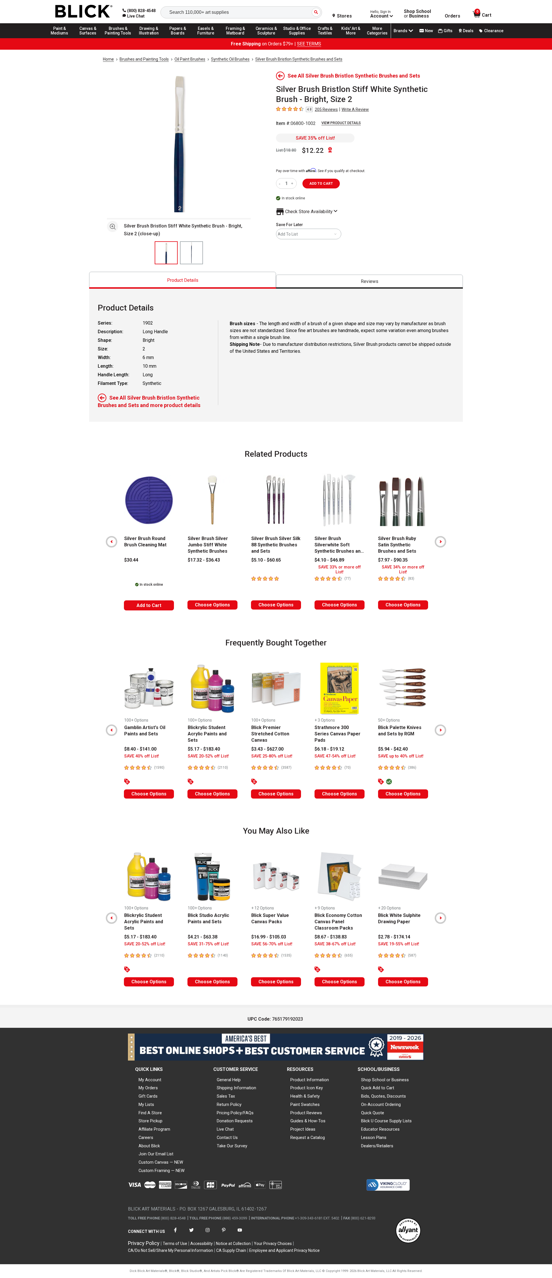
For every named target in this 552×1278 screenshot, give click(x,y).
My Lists (146, 1104)
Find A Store (150, 1112)
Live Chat (225, 1129)
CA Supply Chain (231, 1250)
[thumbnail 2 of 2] (191, 252)
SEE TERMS (309, 44)
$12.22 (313, 151)
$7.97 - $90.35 (393, 560)
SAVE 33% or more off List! (339, 570)
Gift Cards (148, 1096)
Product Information (309, 1079)
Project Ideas (302, 1129)
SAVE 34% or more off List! (403, 570)
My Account (150, 1079)
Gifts (448, 30)
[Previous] (111, 542)
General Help (229, 1079)
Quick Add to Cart (377, 1087)
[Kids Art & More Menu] (353, 38)
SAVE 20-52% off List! (208, 756)
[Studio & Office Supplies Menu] (297, 38)
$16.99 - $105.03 (268, 937)
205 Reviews (326, 109)
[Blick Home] (84, 12)
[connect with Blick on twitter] (191, 1233)
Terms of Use (175, 1243)
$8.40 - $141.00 (140, 749)
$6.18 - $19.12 (329, 749)
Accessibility (201, 1243)
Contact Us (227, 1137)
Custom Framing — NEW (162, 1170)
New (429, 30)
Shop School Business (417, 13)
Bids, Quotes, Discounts (383, 1096)
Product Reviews (306, 1112)
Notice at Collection (233, 1243)
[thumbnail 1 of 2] (166, 252)
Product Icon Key (306, 1087)
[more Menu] (377, 38)
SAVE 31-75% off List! (208, 944)
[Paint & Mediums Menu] (61, 38)
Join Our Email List (156, 1153)
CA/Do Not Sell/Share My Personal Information (170, 1250)
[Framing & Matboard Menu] (235, 38)
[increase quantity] (293, 183)
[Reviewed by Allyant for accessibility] (408, 1231)
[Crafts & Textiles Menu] (328, 38)
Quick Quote (372, 1112)
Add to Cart (149, 605)
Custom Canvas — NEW (161, 1162)
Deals (468, 30)
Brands (400, 30)
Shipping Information (236, 1087)
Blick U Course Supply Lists (386, 1120)
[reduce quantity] (281, 183)
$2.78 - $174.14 (394, 937)
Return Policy (229, 1104)
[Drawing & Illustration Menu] (149, 38)
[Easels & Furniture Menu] (207, 38)
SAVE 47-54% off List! (335, 756)
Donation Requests (235, 1120)
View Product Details (341, 123)
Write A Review (355, 109)
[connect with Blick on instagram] (207, 1233)
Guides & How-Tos (307, 1120)
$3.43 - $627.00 (267, 749)
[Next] (440, 542)
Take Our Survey (232, 1145)
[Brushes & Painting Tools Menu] (118, 38)
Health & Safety (305, 1096)
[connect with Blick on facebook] (175, 1233)
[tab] (182, 280)
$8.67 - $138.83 (331, 937)
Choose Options (212, 605)
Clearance (493, 30)
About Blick (149, 1145)
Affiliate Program (154, 1129)
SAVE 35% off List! (315, 138)
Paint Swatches (305, 1104)
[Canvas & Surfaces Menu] (88, 38)
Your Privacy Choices (273, 1243)
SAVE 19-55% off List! (398, 944)
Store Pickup (150, 1120)
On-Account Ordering (381, 1104)
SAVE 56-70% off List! (271, 944)
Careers (146, 1137)
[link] (133, 16)
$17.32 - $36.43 (204, 560)
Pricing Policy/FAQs (235, 1112)
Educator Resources (380, 1129)
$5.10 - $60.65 (266, 560)
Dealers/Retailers (377, 1145)
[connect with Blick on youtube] (240, 1233)
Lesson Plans (373, 1137)
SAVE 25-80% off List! (271, 756)
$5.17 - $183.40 (204, 749)
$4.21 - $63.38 (202, 937)
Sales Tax (226, 1096)
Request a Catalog (307, 1137)
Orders (452, 16)
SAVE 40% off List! (141, 756)
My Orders (148, 1087)
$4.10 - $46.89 (329, 560)
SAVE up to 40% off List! (400, 756)
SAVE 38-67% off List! (335, 944)
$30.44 (131, 560)
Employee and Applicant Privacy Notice (284, 1250)
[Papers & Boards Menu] (180, 38)
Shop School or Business (385, 1079)
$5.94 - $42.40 (393, 749)
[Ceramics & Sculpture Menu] (266, 38)
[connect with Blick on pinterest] (223, 1233)
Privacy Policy (144, 1243)
